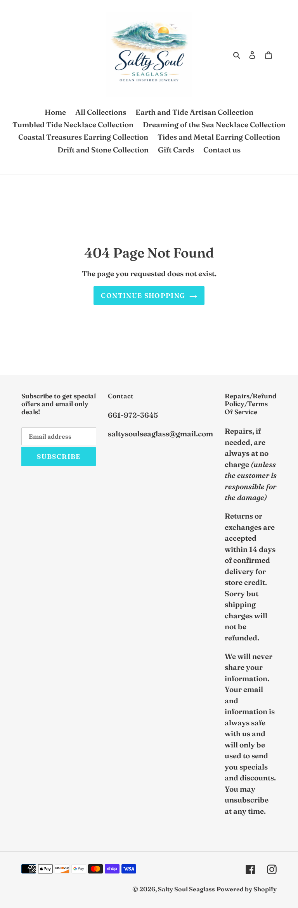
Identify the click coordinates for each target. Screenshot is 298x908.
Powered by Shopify (247, 889)
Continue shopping (143, 295)
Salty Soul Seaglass (186, 889)
